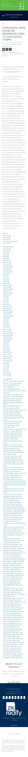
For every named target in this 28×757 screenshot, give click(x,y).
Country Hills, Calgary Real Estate (13, 467)
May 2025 (6, 279)
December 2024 (8, 289)
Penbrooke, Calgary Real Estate (12, 571)
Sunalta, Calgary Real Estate (11, 621)
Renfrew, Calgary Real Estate (11, 581)
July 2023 (6, 320)
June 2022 (6, 345)
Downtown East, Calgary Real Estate (14, 489)
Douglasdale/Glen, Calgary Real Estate (14, 483)
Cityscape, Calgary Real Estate (12, 450)
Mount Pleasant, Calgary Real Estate (14, 560)
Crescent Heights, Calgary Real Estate (14, 473)
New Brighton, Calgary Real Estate (13, 561)
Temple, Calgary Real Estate (11, 627)
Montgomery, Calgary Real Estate (13, 558)
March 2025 (6, 283)
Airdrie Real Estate (8, 387)
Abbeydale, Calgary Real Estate (12, 383)
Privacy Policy (14, 725)
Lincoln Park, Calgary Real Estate (13, 544)
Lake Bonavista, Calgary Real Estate (13, 540)
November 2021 (8, 356)
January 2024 (7, 308)
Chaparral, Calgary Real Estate (12, 437)
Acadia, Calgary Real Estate (11, 385)
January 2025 (7, 287)
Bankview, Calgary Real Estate (12, 400)
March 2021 (6, 372)
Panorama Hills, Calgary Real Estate (13, 567)
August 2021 (6, 362)
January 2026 (7, 264)
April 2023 (6, 326)
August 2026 (6, 251)
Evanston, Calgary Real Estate (12, 502)
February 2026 (7, 262)
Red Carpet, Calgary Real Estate (12, 579)
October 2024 (7, 291)
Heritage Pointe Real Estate (11, 521)
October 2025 (7, 270)
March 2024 (6, 304)
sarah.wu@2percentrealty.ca (11, 6)
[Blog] (4, 697)
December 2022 (8, 333)
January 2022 (7, 354)
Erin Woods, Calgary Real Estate (12, 498)
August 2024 (6, 295)
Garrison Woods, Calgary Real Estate (14, 512)
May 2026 (6, 256)
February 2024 (7, 306)
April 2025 (6, 281)
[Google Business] (24, 697)
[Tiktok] (18, 697)
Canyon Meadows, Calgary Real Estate (14, 429)
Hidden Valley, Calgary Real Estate (13, 527)
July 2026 (6, 253)
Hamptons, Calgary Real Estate (12, 515)
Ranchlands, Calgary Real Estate (12, 577)
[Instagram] (10, 697)
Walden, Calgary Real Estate (11, 640)
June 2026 (6, 254)
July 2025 (6, 276)
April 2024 (6, 302)
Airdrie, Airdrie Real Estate (11, 389)
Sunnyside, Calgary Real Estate (12, 625)
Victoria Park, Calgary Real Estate (13, 638)
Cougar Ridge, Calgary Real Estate (13, 462)
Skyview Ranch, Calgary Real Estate (13, 611)
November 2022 (8, 335)
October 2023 (7, 314)
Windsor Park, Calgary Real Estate (13, 654)
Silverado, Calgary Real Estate (12, 610)
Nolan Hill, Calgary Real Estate (12, 563)
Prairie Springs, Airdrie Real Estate (13, 575)
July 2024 (6, 297)
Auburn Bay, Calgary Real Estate (12, 398)
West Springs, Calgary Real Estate (13, 644)
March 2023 (6, 327)
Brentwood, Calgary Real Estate (12, 416)
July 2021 (6, 364)
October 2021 (7, 358)
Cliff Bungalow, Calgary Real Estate (13, 452)
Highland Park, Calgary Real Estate (13, 529)
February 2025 (7, 285)
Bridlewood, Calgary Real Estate (12, 421)
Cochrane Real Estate (9, 454)
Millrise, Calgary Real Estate (11, 556)
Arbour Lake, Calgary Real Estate (12, 394)
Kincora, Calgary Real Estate (11, 538)
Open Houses (7, 239)
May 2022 (6, 347)
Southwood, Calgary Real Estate (12, 615)
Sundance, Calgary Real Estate (12, 623)
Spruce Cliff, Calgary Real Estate (12, 619)
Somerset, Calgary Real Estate (12, 613)
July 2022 (6, 343)
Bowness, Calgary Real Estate (12, 412)
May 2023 (6, 324)
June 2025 (6, 277)
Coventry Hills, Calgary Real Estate (13, 469)
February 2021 (7, 373)
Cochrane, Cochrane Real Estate (12, 456)
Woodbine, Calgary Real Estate (12, 656)
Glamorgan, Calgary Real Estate (12, 513)
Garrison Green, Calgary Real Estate (14, 510)
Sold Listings (6, 243)
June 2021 (6, 366)
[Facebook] (7, 697)
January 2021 (7, 375)
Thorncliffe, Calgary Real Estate (12, 629)
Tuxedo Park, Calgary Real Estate (13, 633)
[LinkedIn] (21, 697)
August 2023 (6, 318)
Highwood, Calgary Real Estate (12, 531)
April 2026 (6, 258)
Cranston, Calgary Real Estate (12, 471)
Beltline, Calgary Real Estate (11, 408)
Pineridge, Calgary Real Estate (12, 573)
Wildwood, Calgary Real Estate (12, 650)
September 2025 (8, 272)
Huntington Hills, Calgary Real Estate (14, 533)
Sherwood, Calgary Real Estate (12, 604)
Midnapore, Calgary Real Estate (12, 554)
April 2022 (6, 348)
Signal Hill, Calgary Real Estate (12, 606)
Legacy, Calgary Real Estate (11, 542)
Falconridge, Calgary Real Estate (12, 506)
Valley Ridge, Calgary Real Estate (13, 634)
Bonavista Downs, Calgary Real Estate (14, 410)
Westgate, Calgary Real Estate (12, 646)
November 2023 (8, 312)
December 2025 (8, 266)
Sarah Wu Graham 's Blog (10, 241)
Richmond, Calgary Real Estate (12, 583)
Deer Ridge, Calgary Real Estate (12, 479)
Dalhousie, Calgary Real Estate (12, 477)
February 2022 (7, 352)
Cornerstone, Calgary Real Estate (13, 460)
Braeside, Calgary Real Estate (12, 414)
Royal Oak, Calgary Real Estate (12, 592)
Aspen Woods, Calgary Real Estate (13, 396)
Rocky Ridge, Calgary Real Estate (13, 588)
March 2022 (6, 350)
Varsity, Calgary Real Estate (11, 636)
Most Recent (7, 249)
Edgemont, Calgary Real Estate (12, 496)
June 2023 (6, 322)
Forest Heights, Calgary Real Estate (13, 508)
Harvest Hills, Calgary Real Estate (13, 517)
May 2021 (6, 368)
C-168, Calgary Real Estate (11, 423)
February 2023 (7, 329)
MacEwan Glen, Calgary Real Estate (13, 548)
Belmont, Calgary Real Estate (11, 406)
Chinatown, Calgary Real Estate (12, 444)
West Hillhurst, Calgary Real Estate (13, 642)
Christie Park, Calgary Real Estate (13, 446)
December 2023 (8, 310)
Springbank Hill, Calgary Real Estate (13, 617)
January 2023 (7, 331)
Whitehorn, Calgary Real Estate (12, 648)
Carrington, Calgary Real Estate (12, 433)
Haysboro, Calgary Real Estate (12, 519)
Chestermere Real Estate (10, 439)
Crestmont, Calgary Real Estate (12, 475)
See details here (14, 72)
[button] (6, 4)
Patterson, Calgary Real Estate (12, 569)
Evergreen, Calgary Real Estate (12, 504)
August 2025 (6, 274)
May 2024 (6, 301)
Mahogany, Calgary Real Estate (12, 550)
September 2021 (8, 360)
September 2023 (8, 316)
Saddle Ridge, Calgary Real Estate (13, 598)
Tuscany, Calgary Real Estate (11, 631)
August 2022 (6, 341)
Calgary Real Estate (9, 427)
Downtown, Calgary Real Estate (12, 494)
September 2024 (8, 293)
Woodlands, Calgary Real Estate (12, 657)
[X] (13, 697)
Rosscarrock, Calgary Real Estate (13, 590)
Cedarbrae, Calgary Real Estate (12, 435)
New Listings (7, 237)
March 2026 (6, 260)
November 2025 (8, 268)
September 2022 (8, 339)
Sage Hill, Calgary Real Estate (12, 600)
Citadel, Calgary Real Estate (11, 448)
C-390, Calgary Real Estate (11, 425)
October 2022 (7, 337)
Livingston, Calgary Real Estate (12, 546)
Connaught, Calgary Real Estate (12, 458)
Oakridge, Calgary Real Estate (12, 565)
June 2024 (6, 299)
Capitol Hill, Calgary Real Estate (12, 431)
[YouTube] (15, 697)
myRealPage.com (16, 733)
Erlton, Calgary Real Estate (11, 500)
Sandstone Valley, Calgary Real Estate (14, 602)
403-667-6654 (7, 4)
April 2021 (6, 370)
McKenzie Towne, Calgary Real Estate (14, 552)
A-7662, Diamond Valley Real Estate (13, 381)
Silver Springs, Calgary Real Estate (13, 608)
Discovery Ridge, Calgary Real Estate (14, 481)
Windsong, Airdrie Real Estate (12, 652)
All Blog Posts (7, 235)
